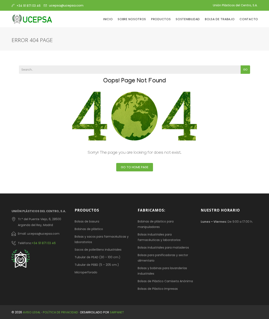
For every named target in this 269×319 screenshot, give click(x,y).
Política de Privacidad (60, 312)
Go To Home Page (134, 167)
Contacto (249, 19)
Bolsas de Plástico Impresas (158, 289)
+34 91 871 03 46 (44, 243)
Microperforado (86, 272)
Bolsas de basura (87, 221)
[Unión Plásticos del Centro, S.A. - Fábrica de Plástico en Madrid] (32, 19)
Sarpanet (117, 312)
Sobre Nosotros (132, 19)
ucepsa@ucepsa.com (66, 5)
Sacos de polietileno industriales (98, 250)
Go (245, 69)
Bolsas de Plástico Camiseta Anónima (165, 281)
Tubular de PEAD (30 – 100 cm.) (97, 257)
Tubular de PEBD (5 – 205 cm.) (97, 265)
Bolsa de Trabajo (220, 19)
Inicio (108, 19)
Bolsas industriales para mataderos (163, 247)
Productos (161, 19)
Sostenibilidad (188, 19)
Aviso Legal (32, 312)
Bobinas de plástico (89, 229)
